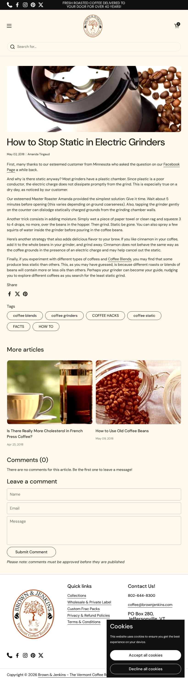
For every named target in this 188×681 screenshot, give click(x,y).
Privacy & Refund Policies (88, 615)
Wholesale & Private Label (89, 602)
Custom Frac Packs (83, 608)
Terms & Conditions (83, 621)
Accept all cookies (146, 655)
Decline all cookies (146, 668)
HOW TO (46, 326)
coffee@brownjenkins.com (150, 604)
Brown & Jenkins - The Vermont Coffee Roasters (79, 674)
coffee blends (25, 315)
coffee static (144, 315)
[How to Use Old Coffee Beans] (138, 392)
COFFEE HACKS (105, 315)
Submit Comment (31, 551)
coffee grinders (64, 315)
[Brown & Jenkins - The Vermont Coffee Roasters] (92, 25)
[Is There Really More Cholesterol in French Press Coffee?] (50, 392)
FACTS (18, 326)
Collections (76, 595)
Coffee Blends (119, 259)
